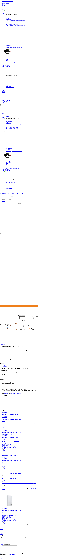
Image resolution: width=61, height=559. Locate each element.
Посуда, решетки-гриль (8, 86)
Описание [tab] (3, 365)
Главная (1, 203)
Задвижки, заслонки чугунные (11, 77)
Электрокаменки (8, 19)
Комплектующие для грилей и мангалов (12, 64)
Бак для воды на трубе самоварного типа (12, 43)
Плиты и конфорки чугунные (10, 76)
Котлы (3, 9)
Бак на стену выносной (9, 44)
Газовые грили (8, 160)
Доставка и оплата (5, 91)
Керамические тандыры (9, 63)
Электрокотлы (8, 12)
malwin (2, 544)
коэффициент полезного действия (7, 1)
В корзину (1, 363)
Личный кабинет (4, 5)
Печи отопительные (9, 17)
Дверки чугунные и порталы (10, 180)
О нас (3, 90)
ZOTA (15, 393)
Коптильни (7, 60)
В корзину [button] (3, 427)
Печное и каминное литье (6, 66)
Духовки (7, 81)
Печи (3, 13)
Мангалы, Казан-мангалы (10, 57)
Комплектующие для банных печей (11, 125)
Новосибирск (4, 2)
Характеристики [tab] (4, 366)
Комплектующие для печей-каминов (12, 23)
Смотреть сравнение (3, 558)
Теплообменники (8, 45)
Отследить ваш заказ (5, 3)
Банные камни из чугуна (10, 87)
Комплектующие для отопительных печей (12, 22)
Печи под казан (8, 58)
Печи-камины (8, 18)
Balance (12, 393)
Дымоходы (3, 26)
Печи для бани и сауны (9, 16)
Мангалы (7, 186)
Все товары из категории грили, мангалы (12, 62)
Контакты (3, 92)
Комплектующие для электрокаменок (12, 24)
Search (3, 195)
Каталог (3, 4)
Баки (2, 99)
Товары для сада (8, 166)
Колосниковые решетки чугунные (11, 78)
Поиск (10, 199)
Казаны (7, 59)
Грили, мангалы (4, 48)
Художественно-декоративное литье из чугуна (13, 84)
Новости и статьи (5, 89)
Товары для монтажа (5, 65)
